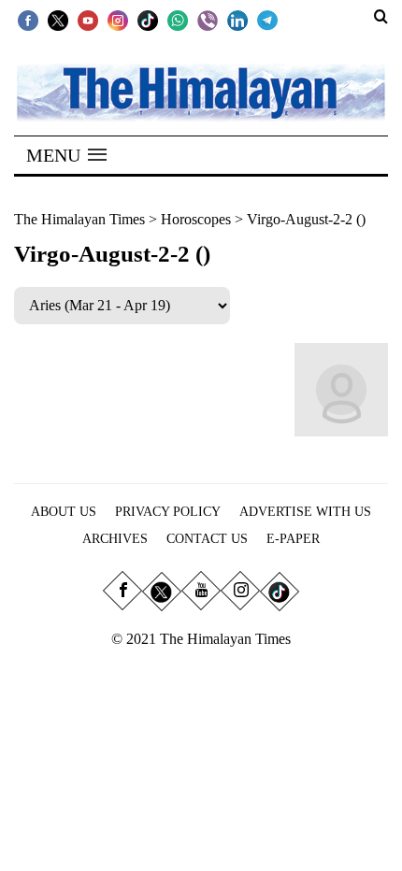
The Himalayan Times (79, 219)
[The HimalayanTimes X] (58, 19)
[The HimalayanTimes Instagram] (118, 19)
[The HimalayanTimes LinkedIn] (237, 19)
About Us (63, 512)
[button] (66, 155)
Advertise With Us (305, 512)
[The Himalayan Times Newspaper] (201, 91)
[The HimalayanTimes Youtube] (88, 19)
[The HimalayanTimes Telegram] (267, 19)
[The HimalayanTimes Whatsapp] (177, 19)
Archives (115, 539)
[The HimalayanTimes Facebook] (28, 19)
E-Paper (293, 539)
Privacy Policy (168, 512)
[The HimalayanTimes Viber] (207, 19)
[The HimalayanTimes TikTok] (148, 19)
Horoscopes (196, 219)
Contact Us (207, 539)
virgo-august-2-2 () (306, 219)
